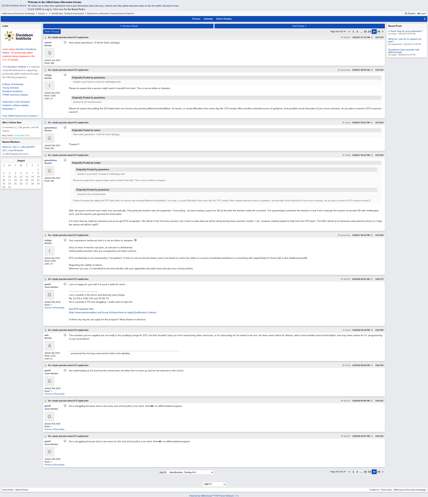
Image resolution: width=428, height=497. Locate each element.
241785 (380, 330)
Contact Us (374, 490)
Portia (348, 365)
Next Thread (298, 26)
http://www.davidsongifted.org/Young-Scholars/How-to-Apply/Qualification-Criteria (112, 312)
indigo (348, 155)
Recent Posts (395, 26)
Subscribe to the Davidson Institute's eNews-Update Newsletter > (16, 105)
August (21, 160)
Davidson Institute (16, 66)
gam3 (348, 330)
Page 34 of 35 (337, 31)
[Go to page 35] (383, 31)
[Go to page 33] (349, 31)
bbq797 (347, 37)
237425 (380, 155)
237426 (380, 235)
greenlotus (345, 70)
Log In (423, 13)
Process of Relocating (54, 308)
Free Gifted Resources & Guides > (20, 115)
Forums (41, 13)
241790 (380, 365)
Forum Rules (8, 490)
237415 (380, 70)
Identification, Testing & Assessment (67, 13)
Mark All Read (21, 490)
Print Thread (52, 31)
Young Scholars (10, 87)
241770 (380, 279)
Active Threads (224, 19)
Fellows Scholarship (12, 84)
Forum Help (386, 490)
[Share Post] (372, 37)
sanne (347, 122)
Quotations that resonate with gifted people (403, 50)
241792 (380, 436)
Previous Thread (129, 26)
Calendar (208, 19)
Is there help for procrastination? (405, 31)
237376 (380, 37)
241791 (380, 401)
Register (411, 13)
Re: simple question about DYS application (68, 37)
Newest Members (11, 142)
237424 (380, 122)
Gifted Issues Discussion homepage (18, 13)
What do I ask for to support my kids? (404, 40)
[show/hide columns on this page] (424, 18)
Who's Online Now (11, 122)
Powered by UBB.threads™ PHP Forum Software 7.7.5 (214, 496)
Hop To (163, 472)
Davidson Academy (12, 91)
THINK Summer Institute (15, 94)
